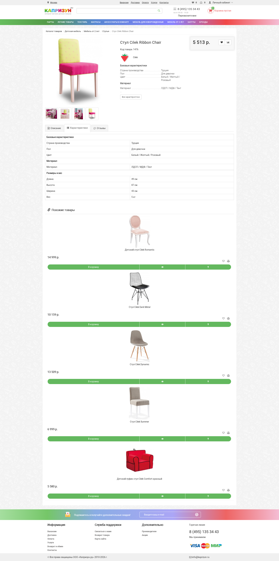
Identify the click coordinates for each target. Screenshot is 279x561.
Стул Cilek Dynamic (139, 364)
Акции (145, 535)
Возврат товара (102, 535)
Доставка (52, 535)
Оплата (50, 539)
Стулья (105, 31)
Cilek (135, 57)
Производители (149, 531)
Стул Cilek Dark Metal (139, 307)
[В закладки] (221, 42)
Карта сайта (100, 539)
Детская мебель (73, 31)
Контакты (52, 550)
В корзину (93, 267)
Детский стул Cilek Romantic (139, 249)
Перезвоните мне (187, 15)
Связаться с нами (103, 531)
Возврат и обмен (55, 546)
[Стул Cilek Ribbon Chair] (79, 71)
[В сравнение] (228, 42)
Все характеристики (131, 97)
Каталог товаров (54, 31)
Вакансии (52, 531)
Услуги (50, 542)
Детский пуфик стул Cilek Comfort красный (139, 479)
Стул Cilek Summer (139, 421)
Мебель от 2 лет (91, 31)
